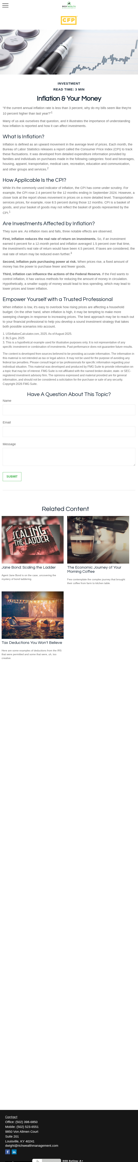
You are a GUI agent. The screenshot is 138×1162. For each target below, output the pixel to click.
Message (9, 444)
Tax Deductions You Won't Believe (32, 643)
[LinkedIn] (14, 1151)
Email (7, 422)
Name (7, 400)
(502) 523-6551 (28, 1127)
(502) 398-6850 (26, 1122)
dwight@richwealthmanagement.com (31, 1145)
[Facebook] (7, 1151)
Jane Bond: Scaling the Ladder (29, 567)
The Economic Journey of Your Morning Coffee (94, 569)
